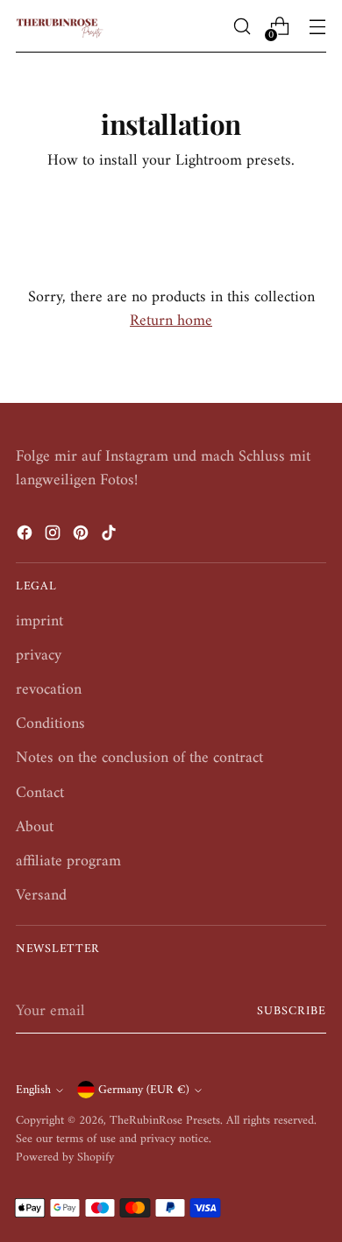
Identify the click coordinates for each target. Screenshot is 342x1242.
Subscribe (291, 1011)
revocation (49, 689)
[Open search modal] (242, 27)
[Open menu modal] (317, 27)
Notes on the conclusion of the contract (139, 758)
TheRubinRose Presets (165, 1121)
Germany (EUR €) (143, 1090)
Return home (171, 321)
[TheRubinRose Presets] (59, 26)
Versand (41, 895)
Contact (40, 793)
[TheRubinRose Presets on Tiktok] (110, 536)
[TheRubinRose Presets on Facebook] (26, 536)
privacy (38, 655)
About (34, 827)
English (33, 1090)
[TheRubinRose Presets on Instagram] (54, 536)
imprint (39, 621)
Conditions (50, 723)
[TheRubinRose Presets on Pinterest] (82, 536)
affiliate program (68, 861)
